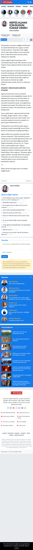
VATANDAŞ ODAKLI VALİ (16, 320)
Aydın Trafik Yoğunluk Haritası (23, 417)
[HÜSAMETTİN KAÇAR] (4, 319)
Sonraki (28, 181)
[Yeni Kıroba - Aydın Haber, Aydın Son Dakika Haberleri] (7, 2)
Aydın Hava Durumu (24, 412)
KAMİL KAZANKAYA (14, 288)
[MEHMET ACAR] (4, 304)
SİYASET (25, 6)
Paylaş (4, 39)
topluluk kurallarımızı (16, 261)
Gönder (4, 256)
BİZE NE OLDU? (8, 229)
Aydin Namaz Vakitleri (8, 416)
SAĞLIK (11, 435)
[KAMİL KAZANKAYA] (4, 290)
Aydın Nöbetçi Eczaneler (9, 412)
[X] (11, 408)
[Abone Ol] (31, 40)
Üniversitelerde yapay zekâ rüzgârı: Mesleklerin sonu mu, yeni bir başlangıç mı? (20, 298)
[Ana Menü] (30, 2)
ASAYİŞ (3, 6)
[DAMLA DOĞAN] (4, 23)
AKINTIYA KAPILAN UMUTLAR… (12, 213)
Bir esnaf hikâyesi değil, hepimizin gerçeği (15, 220)
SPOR (28, 433)
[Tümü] (31, 277)
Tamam (16, 548)
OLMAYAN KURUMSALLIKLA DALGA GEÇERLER (19, 291)
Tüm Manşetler (22, 421)
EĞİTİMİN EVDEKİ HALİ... (10, 202)
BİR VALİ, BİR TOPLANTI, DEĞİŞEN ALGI (19, 313)
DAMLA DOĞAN (14, 30)
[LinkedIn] (19, 408)
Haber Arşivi (22, 425)
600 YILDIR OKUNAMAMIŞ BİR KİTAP (14, 210)
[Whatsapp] (25, 408)
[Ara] (28, 2)
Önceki (4, 181)
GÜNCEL (18, 6)
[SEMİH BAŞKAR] (4, 312)
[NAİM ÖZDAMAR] (4, 282)
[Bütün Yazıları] (31, 194)
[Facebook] (8, 408)
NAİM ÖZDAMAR (13, 281)
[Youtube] (22, 408)
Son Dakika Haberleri (8, 425)
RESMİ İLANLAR (19, 435)
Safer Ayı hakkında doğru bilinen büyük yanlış (16, 215)
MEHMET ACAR (13, 303)
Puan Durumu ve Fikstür (9, 421)
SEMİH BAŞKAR (13, 310)
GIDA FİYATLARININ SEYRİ (16, 283)
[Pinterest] (13, 408)
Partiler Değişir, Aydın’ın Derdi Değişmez (17, 305)
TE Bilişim (10, 451)
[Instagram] (16, 408)
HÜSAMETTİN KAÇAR (14, 318)
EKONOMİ (11, 6)
